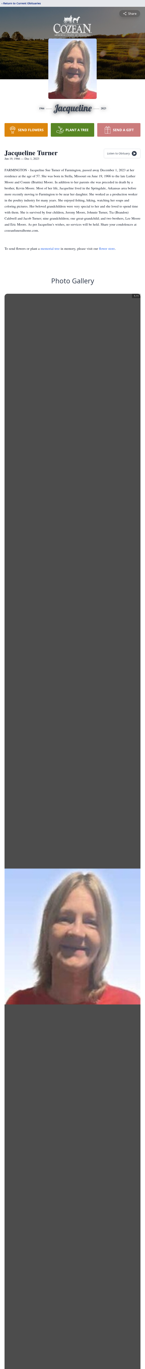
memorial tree (50, 248)
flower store (107, 248)
